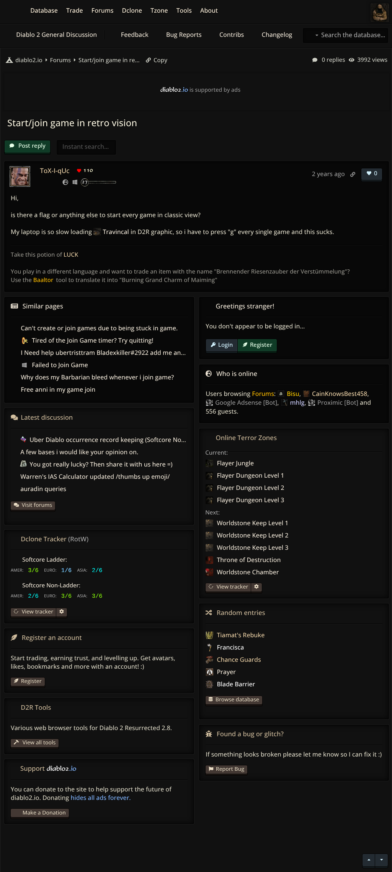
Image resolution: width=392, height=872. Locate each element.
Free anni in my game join (58, 389)
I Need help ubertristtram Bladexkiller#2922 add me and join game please (128, 352)
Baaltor (43, 280)
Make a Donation (44, 812)
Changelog (276, 34)
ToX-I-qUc (54, 170)
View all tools (38, 742)
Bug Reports (183, 34)
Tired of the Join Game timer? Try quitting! (91, 340)
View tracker (231, 586)
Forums (263, 393)
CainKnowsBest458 (339, 393)
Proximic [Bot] (337, 402)
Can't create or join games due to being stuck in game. (99, 328)
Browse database (237, 699)
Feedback (134, 34)
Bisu (293, 393)
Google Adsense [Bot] (246, 402)
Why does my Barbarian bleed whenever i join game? (97, 377)
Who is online (236, 373)
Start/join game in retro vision (109, 60)
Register (261, 344)
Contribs (231, 34)
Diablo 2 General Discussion (56, 34)
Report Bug (230, 769)
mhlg (297, 402)
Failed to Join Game (59, 365)
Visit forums (37, 505)
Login (225, 344)
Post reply (31, 145)
